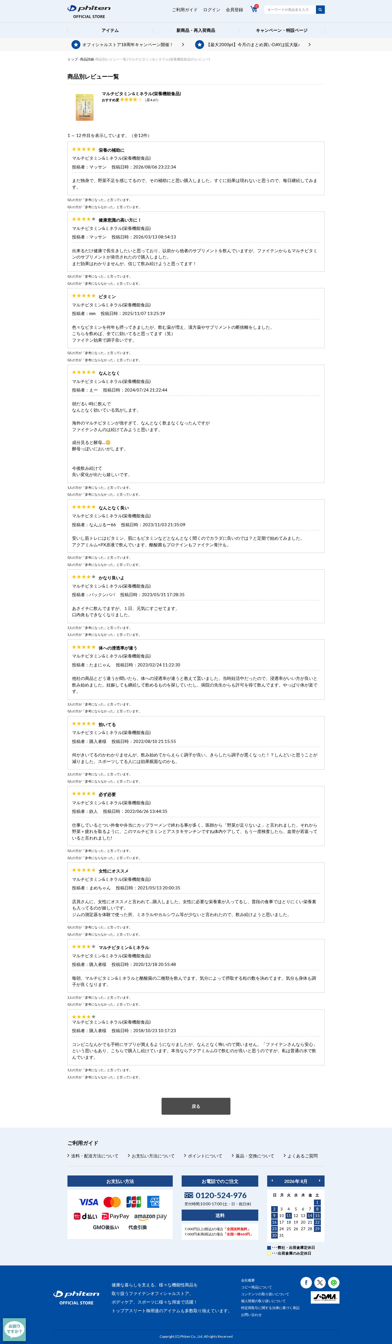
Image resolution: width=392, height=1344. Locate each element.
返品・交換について (255, 1155)
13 (303, 1215)
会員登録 (234, 9)
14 (310, 1215)
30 (274, 1235)
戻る (196, 1106)
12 (296, 1215)
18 (288, 1222)
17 (281, 1222)
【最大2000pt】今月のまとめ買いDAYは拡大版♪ (253, 44)
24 (281, 1228)
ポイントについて (205, 1155)
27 (303, 1228)
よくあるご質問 (303, 1155)
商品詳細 (87, 59)
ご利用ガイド (185, 9)
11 (288, 1215)
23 (274, 1228)
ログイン (211, 9)
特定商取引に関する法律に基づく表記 (270, 1308)
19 (296, 1222)
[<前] (272, 1180)
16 (274, 1222)
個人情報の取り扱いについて (263, 1301)
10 (281, 1215)
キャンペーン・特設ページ (282, 30)
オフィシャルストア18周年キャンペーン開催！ (128, 44)
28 (310, 1228)
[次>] (320, 1180)
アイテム (110, 30)
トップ (72, 59)
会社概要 (248, 1280)
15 (317, 1215)
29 (317, 1228)
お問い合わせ (251, 1314)
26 (296, 1228)
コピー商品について (256, 1287)
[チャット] (14, 1329)
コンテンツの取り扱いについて (265, 1294)
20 (303, 1222)
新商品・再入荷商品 (195, 30)
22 (317, 1222)
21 (310, 1222)
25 (288, 1228)
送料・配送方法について (95, 1155)
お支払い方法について (153, 1155)
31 (281, 1235)
